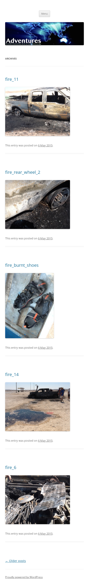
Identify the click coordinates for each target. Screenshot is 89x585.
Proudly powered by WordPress (24, 577)
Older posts (15, 561)
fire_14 (12, 374)
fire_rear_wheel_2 (22, 172)
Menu (44, 13)
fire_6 (10, 467)
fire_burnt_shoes (22, 265)
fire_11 (12, 79)
